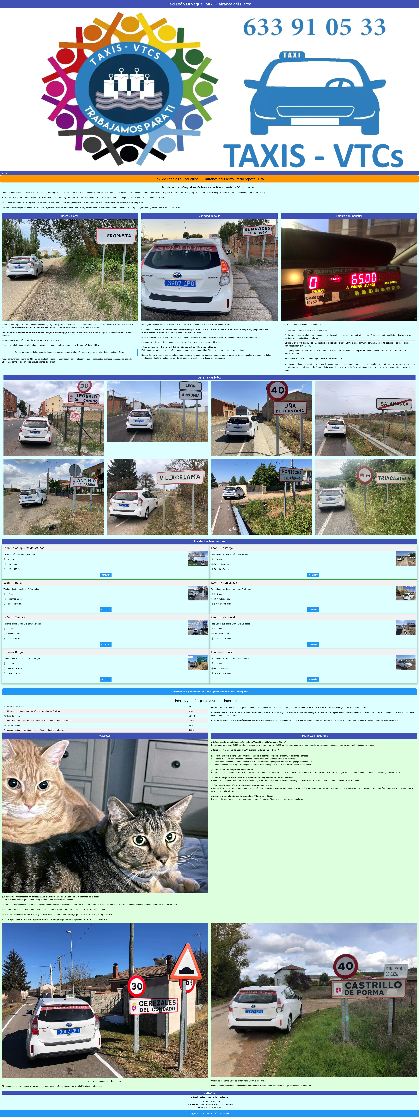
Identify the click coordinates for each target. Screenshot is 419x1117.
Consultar (105, 575)
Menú (4, 173)
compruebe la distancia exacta (150, 197)
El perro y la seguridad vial (100, 914)
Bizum (121, 352)
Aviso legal (224, 1113)
